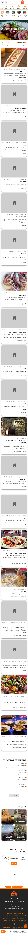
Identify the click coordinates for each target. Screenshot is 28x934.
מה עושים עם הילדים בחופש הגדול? (20, 822)
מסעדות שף (23, 293)
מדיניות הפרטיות (16, 932)
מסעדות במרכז (22, 772)
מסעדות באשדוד (22, 789)
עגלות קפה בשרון (22, 784)
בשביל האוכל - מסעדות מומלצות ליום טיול (16, 768)
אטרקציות (22, 904)
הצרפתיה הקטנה (21, 217)
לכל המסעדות (14, 795)
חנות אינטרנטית (18, 901)
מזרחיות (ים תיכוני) (12, 106)
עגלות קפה (23, 763)
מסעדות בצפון (22, 770)
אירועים (5, 904)
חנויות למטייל (6, 899)
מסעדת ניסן (22, 625)
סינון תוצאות (20, 43)
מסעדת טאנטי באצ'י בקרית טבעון (16, 553)
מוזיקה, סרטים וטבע (8, 823)
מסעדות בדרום (22, 777)
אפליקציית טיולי (22, 765)
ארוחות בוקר (19, 589)
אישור (3, 931)
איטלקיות (20, 142)
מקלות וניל (23, 71)
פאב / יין (24, 401)
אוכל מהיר (24, 329)
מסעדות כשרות (22, 782)
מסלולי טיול (16, 904)
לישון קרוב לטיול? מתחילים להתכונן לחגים (21, 837)
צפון (22, 909)
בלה (25, 698)
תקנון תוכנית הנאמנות (7, 927)
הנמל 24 (23, 254)
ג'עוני (24, 369)
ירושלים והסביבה (12, 909)
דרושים (14, 899)
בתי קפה (15, 69)
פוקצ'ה (24, 739)
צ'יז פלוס (23, 592)
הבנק (24, 518)
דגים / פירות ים (19, 106)
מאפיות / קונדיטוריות (22, 69)
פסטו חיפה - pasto (20, 108)
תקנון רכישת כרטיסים (17, 927)
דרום (6, 909)
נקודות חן (10, 904)
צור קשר (21, 899)
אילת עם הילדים (22, 779)
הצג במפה (5, 43)
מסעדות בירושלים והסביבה (19, 775)
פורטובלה (23, 479)
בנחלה (24, 663)
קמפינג (11, 906)
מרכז (19, 909)
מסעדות (16, 906)
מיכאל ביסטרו (22, 295)
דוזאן (24, 145)
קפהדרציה (23, 182)
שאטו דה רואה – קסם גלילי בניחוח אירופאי (16, 441)
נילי (25, 404)
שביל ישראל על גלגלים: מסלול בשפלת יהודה (9, 837)
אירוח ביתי (24, 251)
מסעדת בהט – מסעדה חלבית (17, 332)
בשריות (24, 106)
